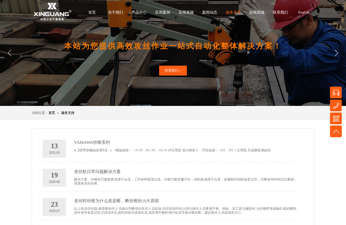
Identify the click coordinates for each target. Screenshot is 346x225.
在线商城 (256, 12)
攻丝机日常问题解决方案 (97, 171)
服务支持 (233, 12)
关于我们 (115, 12)
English (303, 12)
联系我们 (280, 12)
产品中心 (139, 12)
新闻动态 (209, 12)
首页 (92, 12)
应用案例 (162, 12)
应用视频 (186, 12)
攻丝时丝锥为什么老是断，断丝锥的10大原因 (116, 200)
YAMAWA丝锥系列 (92, 142)
